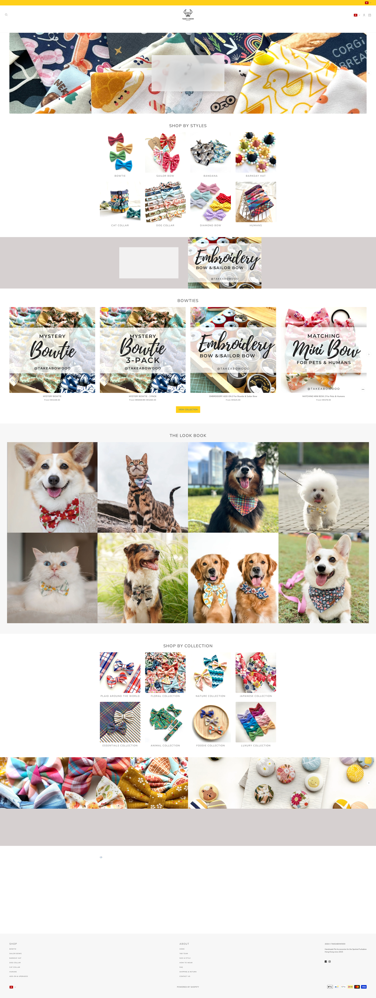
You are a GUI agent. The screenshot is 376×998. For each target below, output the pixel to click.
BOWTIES (188, 300)
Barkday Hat (15, 958)
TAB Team (183, 954)
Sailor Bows (15, 954)
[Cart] (369, 15)
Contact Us (184, 976)
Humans (13, 972)
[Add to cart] (91, 389)
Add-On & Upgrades (18, 976)
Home (182, 949)
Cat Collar (14, 967)
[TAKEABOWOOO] (188, 15)
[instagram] (329, 961)
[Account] (364, 15)
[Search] (6, 14)
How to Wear (186, 963)
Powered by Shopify (188, 987)
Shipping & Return (188, 972)
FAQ (181, 967)
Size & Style (185, 958)
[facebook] (326, 961)
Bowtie (12, 949)
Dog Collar (15, 963)
